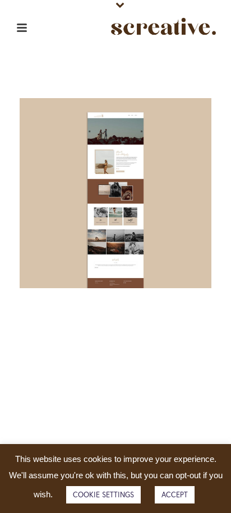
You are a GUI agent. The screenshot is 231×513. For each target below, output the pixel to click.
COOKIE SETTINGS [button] (103, 495)
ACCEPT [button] (174, 495)
